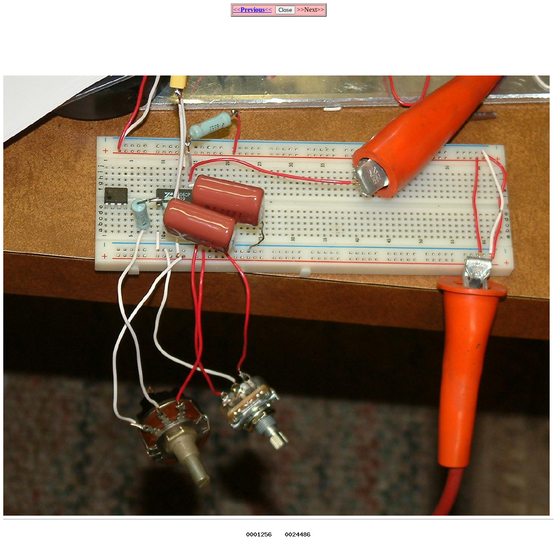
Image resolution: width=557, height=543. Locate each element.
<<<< (252, 9)
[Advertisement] (278, 42)
